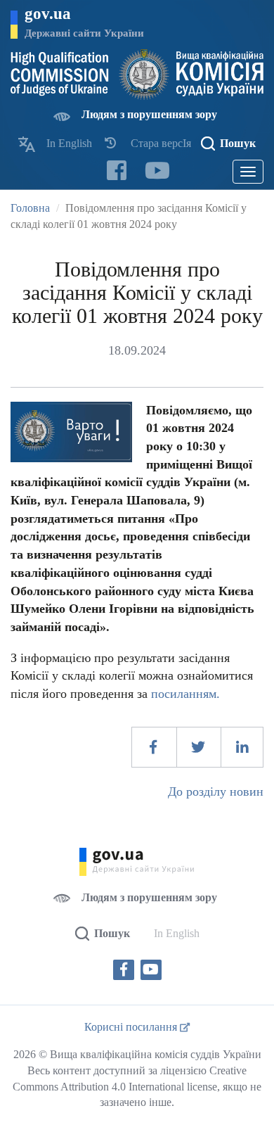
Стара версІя (161, 143)
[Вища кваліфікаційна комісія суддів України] (137, 74)
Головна (30, 208)
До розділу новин (215, 791)
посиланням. (185, 694)
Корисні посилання (132, 1027)
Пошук (238, 143)
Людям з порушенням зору (149, 114)
